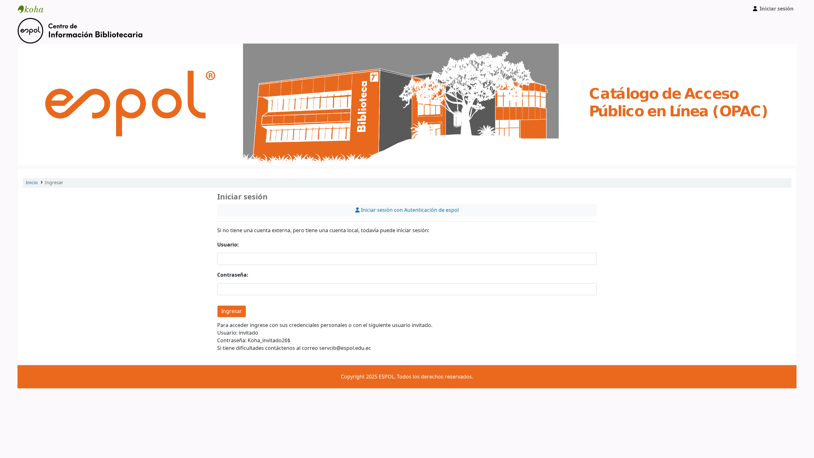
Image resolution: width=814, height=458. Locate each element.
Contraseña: (232, 275)
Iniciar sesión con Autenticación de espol (409, 210)
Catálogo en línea (34, 9)
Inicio (32, 182)
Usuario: (228, 245)
